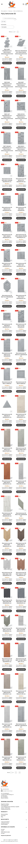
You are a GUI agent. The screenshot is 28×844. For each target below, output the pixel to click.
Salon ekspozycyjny (5, 832)
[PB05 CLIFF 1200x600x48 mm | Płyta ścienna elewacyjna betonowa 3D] (7, 106)
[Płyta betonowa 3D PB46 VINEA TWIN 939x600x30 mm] (7, 564)
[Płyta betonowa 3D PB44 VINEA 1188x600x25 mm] (7, 534)
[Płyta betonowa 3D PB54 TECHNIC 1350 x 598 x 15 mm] (21, 650)
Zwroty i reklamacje (5, 808)
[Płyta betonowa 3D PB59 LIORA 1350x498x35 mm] (7, 747)
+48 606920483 (5, 789)
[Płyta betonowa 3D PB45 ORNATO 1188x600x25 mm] (21, 534)
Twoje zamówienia (5, 821)
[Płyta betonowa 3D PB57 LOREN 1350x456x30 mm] (7, 714)
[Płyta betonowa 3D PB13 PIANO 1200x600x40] (21, 199)
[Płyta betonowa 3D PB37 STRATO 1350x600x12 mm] (21, 404)
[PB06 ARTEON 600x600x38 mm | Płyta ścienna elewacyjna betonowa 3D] (21, 106)
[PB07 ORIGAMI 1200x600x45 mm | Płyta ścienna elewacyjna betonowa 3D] (7, 138)
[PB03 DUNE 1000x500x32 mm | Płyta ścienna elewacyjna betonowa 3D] (7, 73)
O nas (2, 830)
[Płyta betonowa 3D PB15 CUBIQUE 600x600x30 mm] (7, 227)
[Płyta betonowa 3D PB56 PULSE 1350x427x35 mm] (21, 681)
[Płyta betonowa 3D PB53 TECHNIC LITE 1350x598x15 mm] (7, 650)
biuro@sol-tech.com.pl (7, 790)
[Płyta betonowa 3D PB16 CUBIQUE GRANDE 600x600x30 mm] (21, 228)
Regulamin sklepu (5, 804)
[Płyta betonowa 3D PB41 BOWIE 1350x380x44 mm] (21, 471)
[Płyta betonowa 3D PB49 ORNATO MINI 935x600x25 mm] (21, 593)
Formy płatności (4, 805)
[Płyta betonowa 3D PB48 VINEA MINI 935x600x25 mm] (7, 593)
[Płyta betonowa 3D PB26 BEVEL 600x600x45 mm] (7, 316)
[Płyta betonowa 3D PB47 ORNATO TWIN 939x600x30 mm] (21, 564)
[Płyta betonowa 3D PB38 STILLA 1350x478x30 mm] (7, 437)
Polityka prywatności (5, 809)
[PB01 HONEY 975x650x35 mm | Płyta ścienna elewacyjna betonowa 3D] (7, 41)
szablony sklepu (5, 841)
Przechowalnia (4, 824)
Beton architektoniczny (18, 11)
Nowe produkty (4, 814)
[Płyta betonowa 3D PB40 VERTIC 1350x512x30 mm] (7, 471)
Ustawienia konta (5, 823)
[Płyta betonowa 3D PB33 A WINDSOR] (7, 374)
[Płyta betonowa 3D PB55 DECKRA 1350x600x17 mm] (7, 681)
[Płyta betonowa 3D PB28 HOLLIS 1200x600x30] (7, 345)
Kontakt (3, 829)
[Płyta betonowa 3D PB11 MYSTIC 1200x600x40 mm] (21, 170)
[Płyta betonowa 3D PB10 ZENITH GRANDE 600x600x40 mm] (7, 170)
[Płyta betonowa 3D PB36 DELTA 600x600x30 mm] (7, 404)
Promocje (3, 815)
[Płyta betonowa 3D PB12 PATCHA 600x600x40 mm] (7, 200)
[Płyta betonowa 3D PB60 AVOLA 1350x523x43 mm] (21, 747)
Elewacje (10, 11)
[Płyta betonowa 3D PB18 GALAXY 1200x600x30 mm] (7, 255)
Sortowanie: (3, 24)
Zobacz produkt (7, 63)
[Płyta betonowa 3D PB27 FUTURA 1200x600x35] (21, 316)
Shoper (15, 841)
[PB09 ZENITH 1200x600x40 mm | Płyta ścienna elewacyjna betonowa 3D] (21, 138)
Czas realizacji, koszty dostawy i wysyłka (10, 806)
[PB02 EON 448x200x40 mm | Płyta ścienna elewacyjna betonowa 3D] (21, 42)
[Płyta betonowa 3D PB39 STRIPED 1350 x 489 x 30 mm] (21, 438)
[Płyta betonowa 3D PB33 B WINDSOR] (21, 374)
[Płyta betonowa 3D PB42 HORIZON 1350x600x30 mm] (7, 503)
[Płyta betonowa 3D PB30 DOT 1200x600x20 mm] (21, 345)
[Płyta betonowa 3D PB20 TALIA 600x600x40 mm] (21, 255)
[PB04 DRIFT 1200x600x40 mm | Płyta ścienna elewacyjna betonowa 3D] (21, 74)
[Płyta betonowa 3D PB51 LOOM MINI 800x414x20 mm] (21, 621)
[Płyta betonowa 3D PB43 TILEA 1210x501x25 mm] (21, 504)
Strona (10, 31)
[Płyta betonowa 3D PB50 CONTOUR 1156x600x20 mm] (7, 620)
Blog (2, 816)
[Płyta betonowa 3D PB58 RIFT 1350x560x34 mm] (21, 714)
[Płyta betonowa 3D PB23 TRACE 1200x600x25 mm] (21, 286)
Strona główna (4, 11)
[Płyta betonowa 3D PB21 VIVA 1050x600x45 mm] (7, 285)
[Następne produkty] (16, 772)
